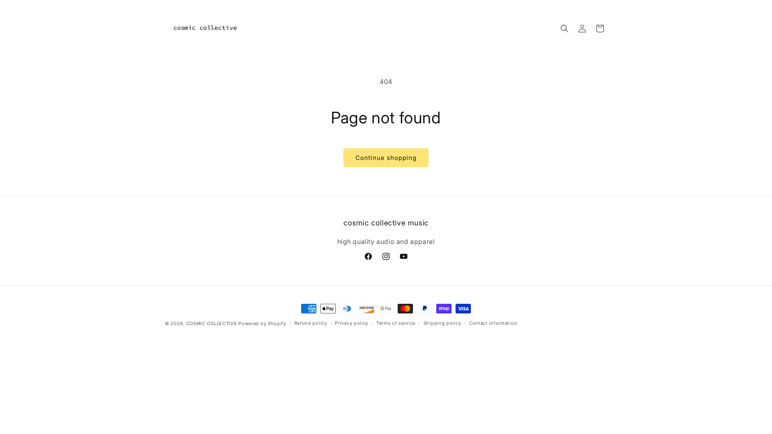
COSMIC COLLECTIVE (211, 323)
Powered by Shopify (262, 323)
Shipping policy (442, 323)
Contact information (493, 323)
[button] (564, 28)
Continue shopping (386, 158)
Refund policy (310, 323)
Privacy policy (351, 323)
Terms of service (395, 323)
